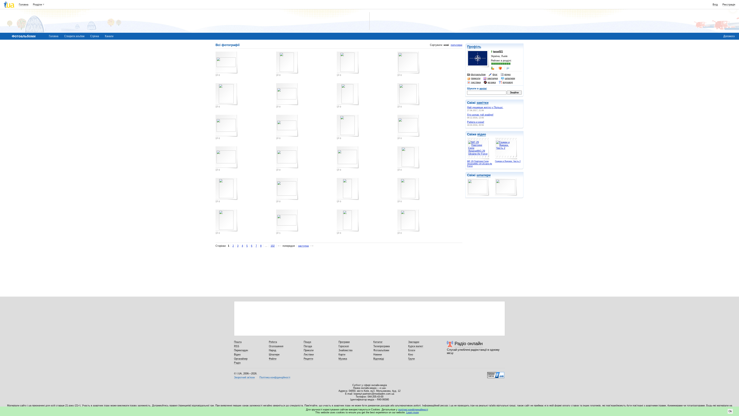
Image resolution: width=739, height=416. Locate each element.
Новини (377, 354)
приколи (475, 78)
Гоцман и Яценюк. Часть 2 (508, 161)
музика (492, 82)
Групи (411, 358)
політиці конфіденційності (413, 409)
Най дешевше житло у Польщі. (485, 107)
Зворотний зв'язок (244, 377)
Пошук (307, 342)
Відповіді (378, 358)
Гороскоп (344, 346)
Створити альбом (74, 36)
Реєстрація (728, 4)
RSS (236, 346)
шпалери (510, 78)
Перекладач (241, 350)
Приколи (308, 350)
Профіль (474, 47)
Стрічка (94, 36)
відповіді (508, 82)
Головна (23, 4)
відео (507, 74)
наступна (303, 245)
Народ (272, 350)
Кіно (410, 354)
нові (446, 45)
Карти (342, 354)
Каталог (378, 342)
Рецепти (308, 358)
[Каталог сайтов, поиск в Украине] (495, 373)
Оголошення (276, 346)
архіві (483, 88)
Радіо (237, 362)
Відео (237, 354)
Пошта (238, 342)
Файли (272, 358)
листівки (476, 82)
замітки (482, 103)
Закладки (413, 342)
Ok (730, 411)
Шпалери (274, 354)
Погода (308, 346)
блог (494, 74)
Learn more (412, 412)
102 (273, 245)
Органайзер (240, 358)
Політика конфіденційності (274, 377)
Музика (343, 358)
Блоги (411, 350)
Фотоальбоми (381, 350)
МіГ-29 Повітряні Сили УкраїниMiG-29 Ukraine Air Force (479, 163)
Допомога (729, 36)
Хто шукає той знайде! (480, 114)
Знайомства (345, 350)
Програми (344, 342)
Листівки (309, 354)
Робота (273, 342)
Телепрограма (381, 346)
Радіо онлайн (469, 343)
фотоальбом (478, 74)
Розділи (37, 4)
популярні (456, 45)
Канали (109, 36)
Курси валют (415, 346)
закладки (492, 78)
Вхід (715, 4)
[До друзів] (493, 68)
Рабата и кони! (475, 122)
